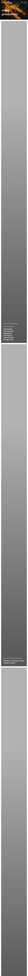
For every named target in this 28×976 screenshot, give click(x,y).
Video (20, 658)
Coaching (6, 323)
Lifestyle (6, 658)
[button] (25, 2)
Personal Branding (8, 326)
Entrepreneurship (13, 323)
